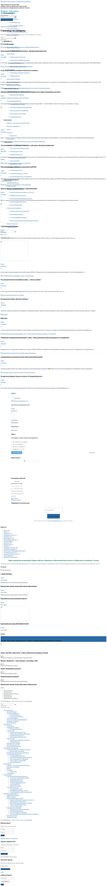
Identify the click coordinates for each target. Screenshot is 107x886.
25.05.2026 (3, 173)
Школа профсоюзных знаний (15, 798)
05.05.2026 (3, 285)
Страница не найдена (11, 26)
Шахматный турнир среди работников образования (19, 586)
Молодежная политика (10, 540)
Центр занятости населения (18, 760)
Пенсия (6, 546)
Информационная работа (11, 698)
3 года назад (4, 580)
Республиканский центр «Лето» (19, 173)
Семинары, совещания (13, 767)
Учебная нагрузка (15, 76)
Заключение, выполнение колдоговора (18, 98)
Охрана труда (10, 54)
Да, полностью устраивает (20, 442)
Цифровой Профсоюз (13, 183)
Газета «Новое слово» (16, 806)
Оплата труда (11, 738)
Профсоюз (7, 701)
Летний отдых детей (13, 787)
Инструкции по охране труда (18, 737)
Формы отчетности (12, 224)
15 (12, 491)
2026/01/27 (14, 411)
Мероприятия (7, 538)
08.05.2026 (3, 232)
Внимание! (14, 426)
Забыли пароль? (5, 838)
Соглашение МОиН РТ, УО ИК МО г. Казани (18, 749)
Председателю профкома (14, 808)
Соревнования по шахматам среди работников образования (21, 357)
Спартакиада (10, 773)
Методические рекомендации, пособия (21, 198)
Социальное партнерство (11, 554)
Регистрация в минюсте (16, 25)
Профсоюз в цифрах (9, 549)
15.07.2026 (3, 57)
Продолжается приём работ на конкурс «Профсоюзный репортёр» (24, 51)
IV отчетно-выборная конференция (17, 719)
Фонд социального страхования (19, 759)
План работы (10, 726)
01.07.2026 (3, 76)
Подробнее (14, 420)
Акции (8, 129)
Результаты (92, 452)
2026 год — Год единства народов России (18, 765)
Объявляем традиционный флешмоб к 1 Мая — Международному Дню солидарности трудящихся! (35, 337)
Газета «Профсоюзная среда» (18, 201)
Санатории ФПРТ (15, 161)
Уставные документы (13, 19)
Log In (15, 857)
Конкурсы (9, 132)
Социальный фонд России (17, 756)
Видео (5, 532)
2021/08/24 (14, 430)
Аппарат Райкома (12, 712)
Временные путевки (15, 164)
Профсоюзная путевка (16, 151)
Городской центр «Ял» (16, 170)
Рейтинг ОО (13, 135)
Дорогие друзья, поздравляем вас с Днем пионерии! (19, 188)
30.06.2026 (3, 98)
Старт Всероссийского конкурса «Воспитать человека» (19, 70)
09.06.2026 (3, 132)
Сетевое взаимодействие (14, 101)
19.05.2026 (3, 194)
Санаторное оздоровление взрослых (14, 551)
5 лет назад (4, 592)
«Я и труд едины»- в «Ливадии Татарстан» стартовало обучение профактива (27, 145)
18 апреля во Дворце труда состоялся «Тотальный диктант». (22, 376)
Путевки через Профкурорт (18, 782)
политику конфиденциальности (55, 520)
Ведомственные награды (14, 746)
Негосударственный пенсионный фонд (21, 757)
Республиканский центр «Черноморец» (21, 176)
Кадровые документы (16, 729)
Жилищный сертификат (13, 79)
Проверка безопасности (17, 735)
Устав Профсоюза (15, 22)
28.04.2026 (3, 305)
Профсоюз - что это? (18, 449)
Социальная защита (9, 552)
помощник (29, 701)
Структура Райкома (12, 28)
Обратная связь (11, 186)
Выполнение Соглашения (17, 94)
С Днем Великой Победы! (9, 226)
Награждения (7, 541)
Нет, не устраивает (17, 444)
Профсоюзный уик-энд (16, 154)
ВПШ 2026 (4, 318)
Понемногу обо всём (9, 547)
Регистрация (13, 838)
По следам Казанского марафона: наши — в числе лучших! (21, 280)
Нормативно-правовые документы (20, 60)
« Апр (12, 498)
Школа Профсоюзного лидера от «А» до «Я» (22, 192)
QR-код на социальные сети (20, 405)
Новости (6, 543)
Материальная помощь (16, 811)
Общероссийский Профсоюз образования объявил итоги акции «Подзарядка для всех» (31, 92)
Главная (3, 26)
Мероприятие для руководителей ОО (14, 598)
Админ (2, 55)
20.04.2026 (3, 382)
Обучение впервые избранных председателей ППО (18, 167)
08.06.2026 (3, 151)
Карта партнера (11, 723)
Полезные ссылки (12, 817)
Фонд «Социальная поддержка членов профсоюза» (24, 814)
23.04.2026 (3, 324)
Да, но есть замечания (18, 446)
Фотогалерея (7, 555)
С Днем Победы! (6, 574)
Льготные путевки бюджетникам (19, 148)
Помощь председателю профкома (19, 809)
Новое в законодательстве (17, 57)
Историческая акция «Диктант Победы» (14, 299)
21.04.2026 (3, 363)
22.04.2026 (3, 343)
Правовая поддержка (13, 727)
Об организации (8, 13)
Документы (17, 398)
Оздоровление (8, 697)
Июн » (16, 498)
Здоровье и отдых (9, 535)
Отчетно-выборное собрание (18, 812)
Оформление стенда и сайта (18, 195)
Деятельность (8, 692)
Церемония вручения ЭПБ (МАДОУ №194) (15, 624)
